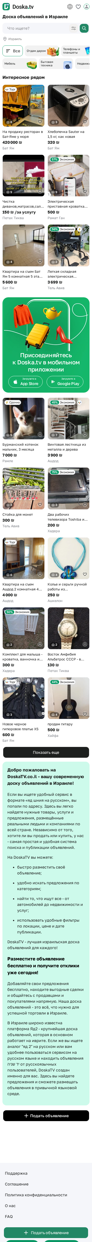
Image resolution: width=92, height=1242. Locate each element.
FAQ (9, 1216)
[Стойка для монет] (23, 497)
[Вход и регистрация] (87, 6)
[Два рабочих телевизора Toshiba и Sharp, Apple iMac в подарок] (69, 500)
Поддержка (16, 1173)
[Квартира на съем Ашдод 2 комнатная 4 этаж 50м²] (23, 570)
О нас (10, 1205)
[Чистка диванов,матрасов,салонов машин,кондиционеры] (23, 188)
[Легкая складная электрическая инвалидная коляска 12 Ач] (69, 257)
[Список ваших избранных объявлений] (78, 6)
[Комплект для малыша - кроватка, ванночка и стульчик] (23, 640)
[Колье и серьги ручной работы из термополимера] (69, 570)
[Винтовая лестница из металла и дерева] (69, 431)
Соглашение (16, 1184)
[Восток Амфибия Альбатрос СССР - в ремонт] (69, 640)
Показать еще (46, 752)
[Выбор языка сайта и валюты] (70, 7)
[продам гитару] (69, 707)
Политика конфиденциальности (36, 1194)
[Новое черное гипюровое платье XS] (23, 710)
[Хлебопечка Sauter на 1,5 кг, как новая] (69, 118)
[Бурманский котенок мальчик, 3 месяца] (23, 431)
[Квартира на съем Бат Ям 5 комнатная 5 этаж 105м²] (23, 257)
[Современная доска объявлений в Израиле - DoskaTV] (18, 6)
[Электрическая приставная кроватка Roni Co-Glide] (69, 188)
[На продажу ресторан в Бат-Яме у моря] (23, 118)
